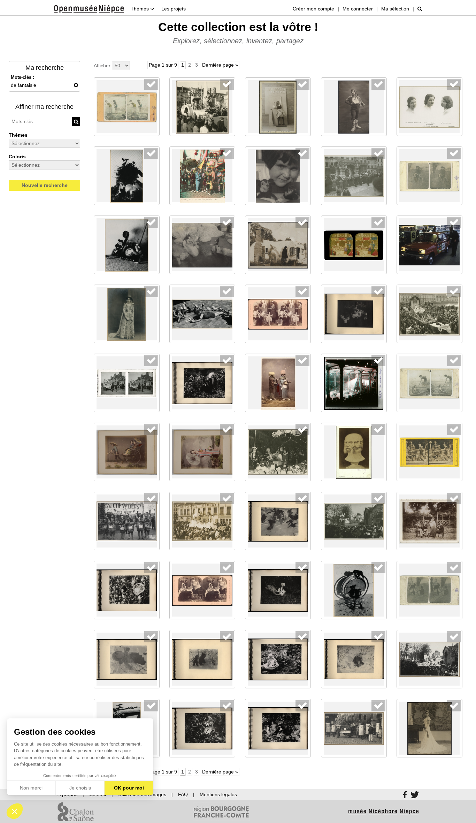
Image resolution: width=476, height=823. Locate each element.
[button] (14, 811)
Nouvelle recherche (45, 185)
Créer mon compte (313, 9)
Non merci (31, 788)
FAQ (183, 794)
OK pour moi (129, 788)
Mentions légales (218, 794)
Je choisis (80, 788)
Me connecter (358, 9)
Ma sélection (395, 9)
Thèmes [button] (140, 9)
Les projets (173, 9)
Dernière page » (220, 65)
